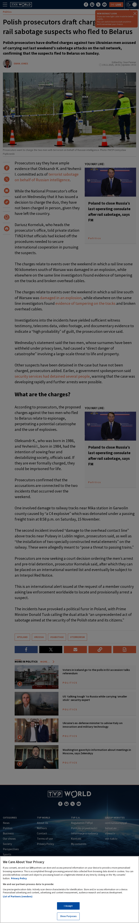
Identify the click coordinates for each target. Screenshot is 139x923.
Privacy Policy (19, 878)
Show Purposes (68, 916)
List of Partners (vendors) (17, 896)
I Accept (68, 905)
